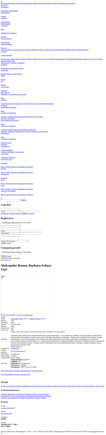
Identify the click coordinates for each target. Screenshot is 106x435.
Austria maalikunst (18, 50)
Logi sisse (31, 213)
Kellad (3, 79)
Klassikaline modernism (8, 107)
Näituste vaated (19, 371)
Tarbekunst (4, 70)
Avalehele (4, 394)
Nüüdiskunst (5, 133)
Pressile (48, 396)
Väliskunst (4, 26)
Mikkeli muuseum (39, 3)
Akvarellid (40, 104)
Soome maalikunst (45, 50)
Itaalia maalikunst (6, 44)
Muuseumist (12, 394)
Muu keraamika (12, 74)
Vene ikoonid (5, 42)
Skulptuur (4, 65)
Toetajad (37, 398)
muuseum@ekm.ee (7, 408)
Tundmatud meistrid (82, 50)
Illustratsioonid (49, 104)
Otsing (3, 371)
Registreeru (4, 213)
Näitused (28, 394)
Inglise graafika (20, 59)
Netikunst (12, 157)
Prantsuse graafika (32, 59)
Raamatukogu (30, 396)
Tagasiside (23, 374)
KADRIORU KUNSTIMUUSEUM (34, 386)
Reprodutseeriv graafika (8, 63)
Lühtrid (3, 16)
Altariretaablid (13, 11)
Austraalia (4, 163)
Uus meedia (5, 154)
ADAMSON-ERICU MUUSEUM (92, 386)
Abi (28, 374)
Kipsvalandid (13, 68)
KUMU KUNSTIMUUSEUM (11, 386)
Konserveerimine (43, 394)
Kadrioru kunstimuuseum (24, 3)
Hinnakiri (27, 371)
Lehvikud (4, 91)
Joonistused (20, 63)
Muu (63, 50)
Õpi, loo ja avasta (13, 396)
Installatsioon (19, 131)
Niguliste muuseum (51, 3)
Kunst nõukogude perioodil (10, 120)
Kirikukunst (5, 7)
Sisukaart (17, 374)
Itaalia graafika (59, 59)
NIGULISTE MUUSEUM (72, 386)
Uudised (3, 398)
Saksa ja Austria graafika (46, 59)
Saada (9, 243)
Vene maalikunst (6, 39)
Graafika (4, 52)
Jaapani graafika (6, 61)
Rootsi (3, 180)
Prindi (3, 276)
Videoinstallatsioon (7, 150)
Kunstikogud (20, 394)
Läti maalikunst (57, 50)
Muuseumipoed (41, 396)
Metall (3, 76)
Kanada (3, 169)
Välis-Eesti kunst (6, 159)
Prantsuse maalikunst (32, 50)
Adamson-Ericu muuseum (66, 3)
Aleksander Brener (17, 319)
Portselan (4, 74)
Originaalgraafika (6, 55)
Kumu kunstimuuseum (8, 3)
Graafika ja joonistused (8, 113)
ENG (6, 5)
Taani (2, 185)
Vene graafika (69, 59)
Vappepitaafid (5, 22)
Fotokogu (39, 371)
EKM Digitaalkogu (7, 374)
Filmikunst (34, 131)
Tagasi (3, 317)
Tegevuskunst (43, 131)
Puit (2, 81)
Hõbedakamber (6, 24)
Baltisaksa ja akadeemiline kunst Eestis (13, 94)
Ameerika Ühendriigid (8, 191)
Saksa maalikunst (6, 50)
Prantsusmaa (5, 174)
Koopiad (4, 37)
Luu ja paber (5, 87)
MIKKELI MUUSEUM (54, 386)
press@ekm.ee (5, 413)
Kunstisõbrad (29, 398)
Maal (2, 29)
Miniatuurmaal (70, 50)
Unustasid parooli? (15, 213)
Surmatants (4, 11)
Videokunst (4, 157)
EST (2, 5)
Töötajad (43, 398)
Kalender (34, 394)
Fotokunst (27, 131)
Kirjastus (23, 396)
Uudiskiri (22, 398)
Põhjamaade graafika (81, 59)
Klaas (20, 74)
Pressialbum (9, 371)
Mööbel (3, 85)
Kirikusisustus (5, 13)
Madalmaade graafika (8, 59)
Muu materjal (5, 92)
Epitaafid (4, 18)
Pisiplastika (4, 68)
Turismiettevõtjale (12, 398)
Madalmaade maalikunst (9, 33)
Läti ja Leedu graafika (95, 59)
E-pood (33, 371)
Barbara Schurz (35, 319)
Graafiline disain (12, 117)
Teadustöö (4, 396)
